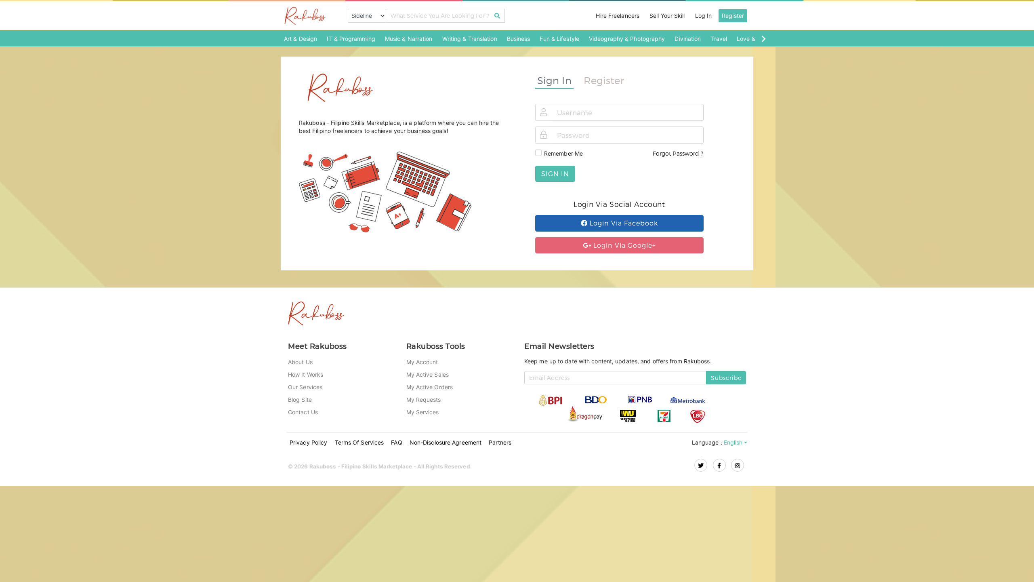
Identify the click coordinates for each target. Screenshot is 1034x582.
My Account (422, 361)
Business (518, 38)
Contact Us (303, 412)
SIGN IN (555, 173)
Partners (500, 442)
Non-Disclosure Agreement (445, 442)
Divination (688, 38)
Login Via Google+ (623, 245)
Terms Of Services (359, 442)
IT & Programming (351, 38)
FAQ (396, 442)
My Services (422, 412)
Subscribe (726, 377)
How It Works (305, 374)
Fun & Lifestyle (559, 38)
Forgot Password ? (678, 153)
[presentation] (763, 39)
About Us (300, 361)
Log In (703, 15)
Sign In (554, 80)
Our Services (305, 387)
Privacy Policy (308, 442)
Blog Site (300, 399)
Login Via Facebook (623, 223)
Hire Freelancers (617, 15)
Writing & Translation (469, 38)
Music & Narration (409, 38)
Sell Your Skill (667, 15)
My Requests (423, 399)
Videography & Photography (627, 38)
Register (733, 15)
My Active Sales (427, 374)
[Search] (497, 15)
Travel (718, 38)
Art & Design (300, 38)
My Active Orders (429, 387)
